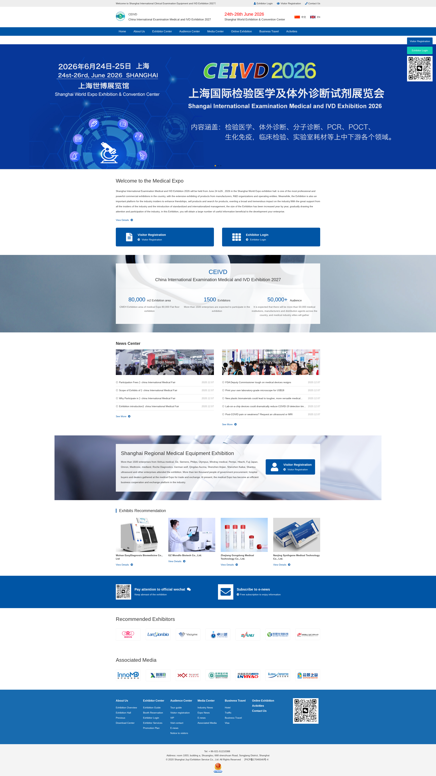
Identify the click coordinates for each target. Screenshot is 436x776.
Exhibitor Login (265, 3)
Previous (120, 717)
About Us (139, 31)
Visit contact (176, 723)
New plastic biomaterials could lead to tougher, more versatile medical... (263, 398)
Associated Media (207, 723)
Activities (291, 31)
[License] (218, 767)
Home (122, 31)
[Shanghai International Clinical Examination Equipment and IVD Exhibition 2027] (120, 16)
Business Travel (269, 31)
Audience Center (189, 31)
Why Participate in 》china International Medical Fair (147, 398)
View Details (122, 220)
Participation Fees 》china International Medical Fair (147, 382)
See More (121, 416)
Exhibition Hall (123, 712)
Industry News (205, 707)
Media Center (215, 31)
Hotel (227, 707)
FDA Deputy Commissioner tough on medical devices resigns (258, 382)
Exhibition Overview (126, 707)
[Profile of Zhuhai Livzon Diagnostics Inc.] (307, 634)
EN (318, 17)
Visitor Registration (291, 3)
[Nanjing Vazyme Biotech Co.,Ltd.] (158, 634)
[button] (215, 165)
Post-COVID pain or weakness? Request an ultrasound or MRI (259, 414)
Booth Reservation (153, 712)
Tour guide (176, 707)
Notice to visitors (179, 733)
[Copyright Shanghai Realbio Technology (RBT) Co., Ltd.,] (248, 634)
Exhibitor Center (162, 31)
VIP (172, 717)
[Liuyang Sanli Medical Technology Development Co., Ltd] (218, 634)
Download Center (125, 723)
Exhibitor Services (152, 723)
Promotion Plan (151, 728)
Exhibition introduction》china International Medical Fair (149, 406)
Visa (227, 723)
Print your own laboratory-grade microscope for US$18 (254, 390)
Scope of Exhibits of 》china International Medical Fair (148, 390)
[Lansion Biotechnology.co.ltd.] (128, 634)
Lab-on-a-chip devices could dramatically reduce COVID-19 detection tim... (265, 406)
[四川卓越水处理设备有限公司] (188, 634)
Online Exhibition (241, 31)
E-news (174, 728)
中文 (303, 17)
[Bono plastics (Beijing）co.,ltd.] (277, 634)
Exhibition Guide (152, 707)
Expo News (204, 712)
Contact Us (314, 3)
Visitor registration (180, 712)
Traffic (228, 712)
